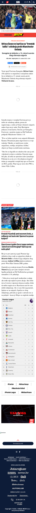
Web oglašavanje (12, 460)
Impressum (11, 457)
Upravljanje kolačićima (18, 465)
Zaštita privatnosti (24, 459)
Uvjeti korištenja (21, 457)
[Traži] (33, 2)
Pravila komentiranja (10, 459)
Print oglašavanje (24, 460)
